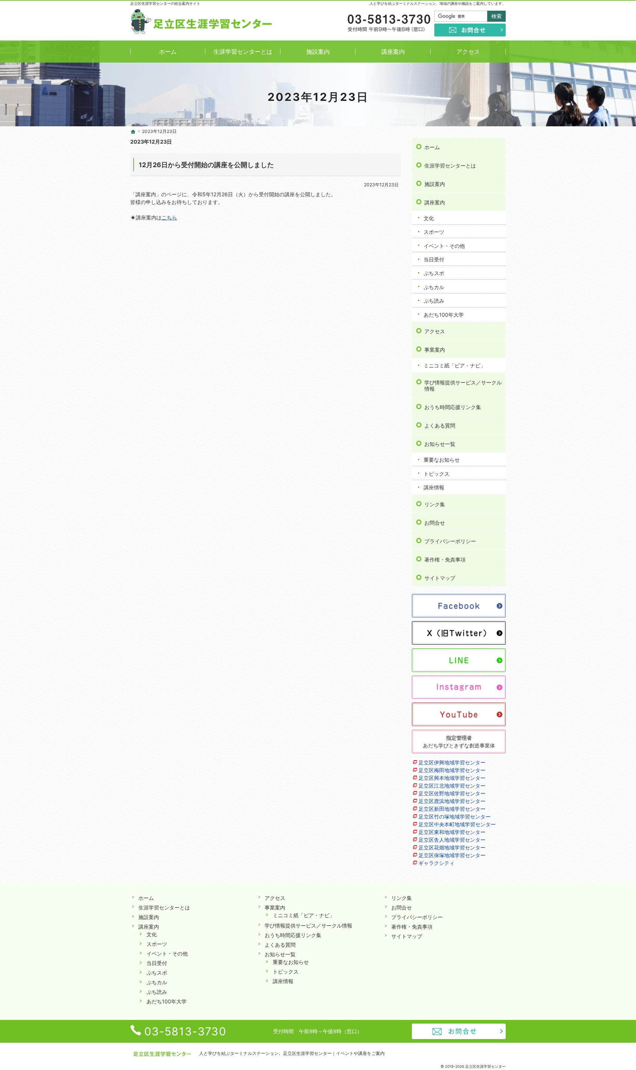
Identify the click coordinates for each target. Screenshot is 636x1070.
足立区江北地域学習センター (451, 785)
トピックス (436, 474)
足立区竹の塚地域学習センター (454, 816)
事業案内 (434, 349)
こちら (169, 217)
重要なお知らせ (442, 460)
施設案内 (434, 184)
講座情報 (434, 487)
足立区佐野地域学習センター (451, 793)
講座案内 (434, 202)
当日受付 (434, 259)
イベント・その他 (444, 246)
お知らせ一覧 (439, 444)
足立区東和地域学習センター (451, 832)
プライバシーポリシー (450, 541)
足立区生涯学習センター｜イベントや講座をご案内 (334, 1053)
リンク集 (434, 504)
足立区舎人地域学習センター (451, 840)
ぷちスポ (434, 273)
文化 (429, 218)
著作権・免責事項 (445, 559)
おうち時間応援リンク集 (452, 407)
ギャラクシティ (436, 863)
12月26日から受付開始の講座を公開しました (206, 165)
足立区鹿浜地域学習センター (451, 801)
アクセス (434, 331)
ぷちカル (434, 287)
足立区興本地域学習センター (451, 778)
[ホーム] (133, 132)
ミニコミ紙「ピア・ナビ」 (454, 365)
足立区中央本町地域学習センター (457, 824)
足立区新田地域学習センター (451, 809)
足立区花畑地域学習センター (451, 847)
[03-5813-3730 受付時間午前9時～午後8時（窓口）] (388, 23)
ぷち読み (434, 301)
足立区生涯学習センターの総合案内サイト (165, 3)
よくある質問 (439, 425)
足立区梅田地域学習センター (451, 770)
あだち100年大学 (444, 315)
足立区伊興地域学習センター (451, 762)
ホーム (432, 147)
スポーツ (434, 232)
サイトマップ (439, 578)
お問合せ (434, 523)
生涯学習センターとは (450, 165)
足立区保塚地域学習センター (451, 855)
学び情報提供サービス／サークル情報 (463, 385)
